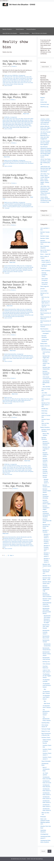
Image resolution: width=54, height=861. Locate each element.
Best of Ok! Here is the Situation (39, 33)
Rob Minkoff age (7, 161)
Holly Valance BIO (27, 76)
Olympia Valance (9, 84)
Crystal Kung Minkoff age (19, 203)
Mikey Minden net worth (13, 125)
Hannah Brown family (16, 542)
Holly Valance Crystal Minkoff (19, 78)
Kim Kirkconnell (15, 310)
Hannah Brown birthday (16, 541)
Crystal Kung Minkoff (8, 203)
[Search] (49, 851)
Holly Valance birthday (8, 78)
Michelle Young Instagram (17, 270)
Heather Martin (7, 355)
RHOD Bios (44, 411)
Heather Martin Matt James (19, 358)
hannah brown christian (27, 541)
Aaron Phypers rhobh (9, 470)
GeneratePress (39, 858)
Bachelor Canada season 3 (46, 481)
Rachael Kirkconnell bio (15, 312)
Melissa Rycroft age (16, 398)
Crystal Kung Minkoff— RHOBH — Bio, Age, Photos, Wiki (18, 178)
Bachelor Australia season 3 (45, 465)
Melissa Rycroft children (15, 400)
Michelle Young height (23, 268)
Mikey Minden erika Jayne (8, 122)
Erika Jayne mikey (14, 118)
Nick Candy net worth (23, 82)
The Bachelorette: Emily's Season (47, 718)
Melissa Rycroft (7, 398)
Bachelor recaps (44, 236)
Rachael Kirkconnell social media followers (14, 316)
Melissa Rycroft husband (18, 401)
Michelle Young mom (27, 270)
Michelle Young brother (24, 267)
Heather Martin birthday (16, 357)
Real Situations (44, 329)
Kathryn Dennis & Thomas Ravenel (47, 741)
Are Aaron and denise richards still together (23, 471)
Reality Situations (45, 427)
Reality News (43, 343)
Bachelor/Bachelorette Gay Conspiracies (47, 604)
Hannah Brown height (26, 542)
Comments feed (44, 104)
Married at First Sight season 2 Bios (46, 404)
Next (12, 555)
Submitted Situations (24, 33)
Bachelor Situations (7, 29)
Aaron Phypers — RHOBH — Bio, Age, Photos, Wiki (18, 413)
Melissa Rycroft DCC (26, 400)
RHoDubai (43, 816)
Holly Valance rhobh (15, 81)
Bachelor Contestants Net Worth (47, 520)
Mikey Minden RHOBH (15, 127)
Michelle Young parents (8, 271)
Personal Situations (31, 29)
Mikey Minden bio (25, 120)
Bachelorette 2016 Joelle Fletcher (46, 626)
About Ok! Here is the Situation (10, 33)
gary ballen (20, 118)
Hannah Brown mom (20, 544)
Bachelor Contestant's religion (46, 507)
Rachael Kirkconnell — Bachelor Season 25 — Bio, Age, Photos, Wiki (17, 284)
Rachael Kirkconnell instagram (17, 315)
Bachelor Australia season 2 (45, 460)
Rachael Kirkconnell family (19, 313)
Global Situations (20, 29)
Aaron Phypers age (11, 467)
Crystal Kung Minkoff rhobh (27, 206)
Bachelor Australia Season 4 (45, 471)
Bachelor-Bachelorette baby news (45, 242)
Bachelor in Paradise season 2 (47, 536)
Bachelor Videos (44, 238)
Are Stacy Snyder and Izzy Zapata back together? (45, 142)
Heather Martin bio (7, 357)
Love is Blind (43, 291)
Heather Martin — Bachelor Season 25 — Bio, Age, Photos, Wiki (17, 329)
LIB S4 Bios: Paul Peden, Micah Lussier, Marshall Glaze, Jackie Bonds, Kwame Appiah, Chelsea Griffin (44, 179)
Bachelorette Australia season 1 (46, 632)
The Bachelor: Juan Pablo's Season (46, 697)
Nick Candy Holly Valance (11, 82)
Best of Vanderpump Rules (46, 769)
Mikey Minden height (19, 122)
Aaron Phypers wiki (9, 471)
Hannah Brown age (17, 539)
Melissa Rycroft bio (25, 398)
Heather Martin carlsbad (27, 357)
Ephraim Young (7, 267)
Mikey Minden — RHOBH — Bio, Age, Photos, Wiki (17, 95)
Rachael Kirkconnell (24, 310)
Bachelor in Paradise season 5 (47, 554)
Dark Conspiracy (46, 270)
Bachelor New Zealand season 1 (47, 566)
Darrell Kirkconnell (8, 310)
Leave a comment (8, 85)
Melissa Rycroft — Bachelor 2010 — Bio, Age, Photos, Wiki (17, 373)
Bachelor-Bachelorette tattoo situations (47, 594)
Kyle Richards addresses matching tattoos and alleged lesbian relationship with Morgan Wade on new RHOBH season (45, 152)
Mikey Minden (9, 120)
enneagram (46, 333)
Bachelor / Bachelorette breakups (46, 443)
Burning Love (46, 661)
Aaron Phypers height (20, 468)
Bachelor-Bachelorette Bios (10, 265)
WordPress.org (44, 106)
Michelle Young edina (12, 268)
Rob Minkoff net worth (14, 163)
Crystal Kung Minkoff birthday (14, 205)
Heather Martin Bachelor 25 (26, 355)
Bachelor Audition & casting (45, 454)
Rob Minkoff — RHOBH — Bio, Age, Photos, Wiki (16, 139)
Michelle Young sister (18, 271)
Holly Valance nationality (23, 79)
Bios (45, 689)
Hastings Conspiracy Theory (44, 274)
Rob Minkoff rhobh (23, 163)
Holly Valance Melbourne (12, 79)
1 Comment (6, 208)
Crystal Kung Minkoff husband (13, 206)
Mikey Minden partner (23, 125)
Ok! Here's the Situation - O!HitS (22, 5)
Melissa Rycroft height (8, 401)
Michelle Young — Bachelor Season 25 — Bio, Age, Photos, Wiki (17, 219)
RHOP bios (44, 413)
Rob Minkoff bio (15, 161)
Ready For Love (46, 731)
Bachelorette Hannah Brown (9, 538)
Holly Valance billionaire (18, 76)
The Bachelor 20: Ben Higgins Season (47, 675)
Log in (42, 100)
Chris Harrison (46, 664)
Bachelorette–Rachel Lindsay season (47, 653)
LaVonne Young (14, 267)
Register (42, 97)
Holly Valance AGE (8, 76)
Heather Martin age (15, 355)
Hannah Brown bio (7, 541)
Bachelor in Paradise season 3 (47, 541)
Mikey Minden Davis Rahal (27, 121)
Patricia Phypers (6, 472)
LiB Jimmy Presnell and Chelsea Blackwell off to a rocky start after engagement (45, 135)
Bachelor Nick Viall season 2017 (46, 571)
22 (8, 555)
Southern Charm (46, 737)
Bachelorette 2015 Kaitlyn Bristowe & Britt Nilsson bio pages (47, 619)
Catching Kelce (45, 722)
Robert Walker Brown (24, 545)
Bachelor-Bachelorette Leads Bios (24, 537)
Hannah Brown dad (7, 542)
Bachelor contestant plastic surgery (46, 502)
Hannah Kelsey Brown (14, 545)
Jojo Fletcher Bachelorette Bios (46, 382)
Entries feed (43, 102)
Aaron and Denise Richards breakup (12, 465)
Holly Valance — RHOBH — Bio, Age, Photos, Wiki (17, 62)
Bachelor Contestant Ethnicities (46, 496)
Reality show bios (8, 75)
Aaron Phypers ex (11, 468)
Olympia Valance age (18, 84)
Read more (26, 113)
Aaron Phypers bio (20, 467)
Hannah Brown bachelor (27, 539)
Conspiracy (43, 268)
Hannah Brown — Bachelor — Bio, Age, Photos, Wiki (17, 484)
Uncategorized (22, 75)
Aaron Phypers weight (19, 470)
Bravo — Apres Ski (45, 254)
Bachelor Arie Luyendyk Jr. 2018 (46, 448)
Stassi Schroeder (46, 761)
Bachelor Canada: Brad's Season (47, 490)
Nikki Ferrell (47, 703)
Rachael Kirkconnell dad (8, 313)
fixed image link (44, 286)
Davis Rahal (6, 118)
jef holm (42, 288)
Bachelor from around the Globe (46, 526)
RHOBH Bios (15, 75)
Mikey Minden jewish (10, 124)
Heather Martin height (7, 358)
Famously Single (46, 729)
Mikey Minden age (17, 120)
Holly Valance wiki (24, 81)
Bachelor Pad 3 (47, 575)
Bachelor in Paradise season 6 (47, 560)
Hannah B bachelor (8, 539)
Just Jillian (44, 392)
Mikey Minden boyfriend (15, 121)
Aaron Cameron (23, 465)
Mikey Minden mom (19, 124)
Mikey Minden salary (24, 127)
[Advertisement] (27, 17)
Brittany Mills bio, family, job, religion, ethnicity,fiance (45, 128)
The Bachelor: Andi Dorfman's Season (47, 685)
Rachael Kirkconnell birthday (26, 312)
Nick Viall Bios (46, 386)
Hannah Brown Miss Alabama (9, 544)
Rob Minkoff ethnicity (24, 161)
